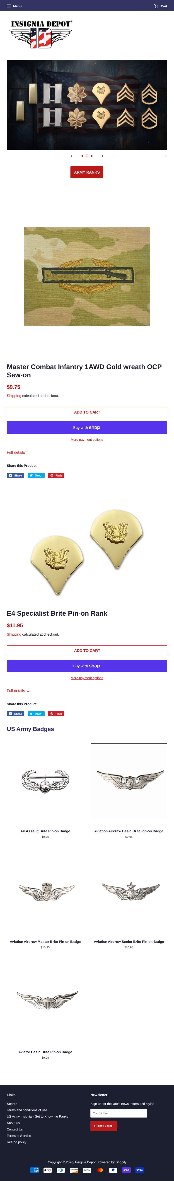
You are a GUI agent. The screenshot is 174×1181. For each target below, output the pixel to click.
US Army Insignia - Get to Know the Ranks (37, 1116)
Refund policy (16, 1142)
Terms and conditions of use (27, 1110)
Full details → (18, 452)
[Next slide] (102, 156)
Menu (17, 6)
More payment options (87, 439)
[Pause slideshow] (166, 156)
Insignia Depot (85, 1162)
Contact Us (15, 1129)
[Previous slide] (72, 156)
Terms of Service (19, 1135)
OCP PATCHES (87, 172)
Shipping (14, 396)
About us (13, 1123)
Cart (163, 6)
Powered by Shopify (111, 1162)
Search (12, 1104)
